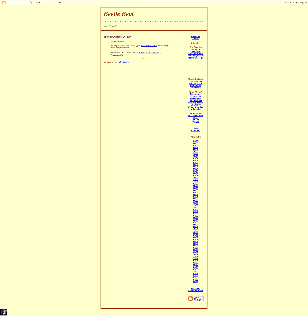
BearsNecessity (195, 58)
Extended (195, 130)
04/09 (195, 280)
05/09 (195, 282)
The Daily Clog (195, 83)
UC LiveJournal (195, 115)
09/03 (195, 150)
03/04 (195, 162)
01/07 (195, 235)
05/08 (195, 269)
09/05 (195, 201)
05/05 (195, 192)
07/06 (195, 222)
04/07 (195, 241)
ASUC (195, 118)
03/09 (195, 278)
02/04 (195, 160)
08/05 (195, 199)
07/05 (195, 197)
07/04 (195, 171)
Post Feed (195, 288)
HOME (196, 128)
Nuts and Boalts (195, 53)
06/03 (195, 143)
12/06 (195, 233)
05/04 (195, 167)
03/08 (195, 265)
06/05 (195, 194)
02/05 (195, 186)
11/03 (195, 154)
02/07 (195, 237)
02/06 (195, 211)
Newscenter (195, 94)
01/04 (195, 158)
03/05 (195, 188)
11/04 (195, 179)
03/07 (195, 239)
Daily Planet (195, 98)
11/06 (195, 231)
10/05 (195, 203)
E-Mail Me (195, 36)
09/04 (195, 175)
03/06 (195, 214)
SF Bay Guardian (196, 107)
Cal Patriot (196, 51)
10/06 (195, 229)
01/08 (195, 261)
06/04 (195, 169)
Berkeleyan (196, 96)
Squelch (195, 120)
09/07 (195, 252)
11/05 (195, 205)
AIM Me (195, 39)
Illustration (196, 88)
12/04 (195, 182)
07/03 (195, 145)
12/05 (195, 207)
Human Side (195, 86)
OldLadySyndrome (195, 56)
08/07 (195, 250)
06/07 (195, 246)
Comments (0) (117, 55)
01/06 (195, 209)
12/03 (195, 156)
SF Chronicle (196, 100)
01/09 (195, 273)
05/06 (195, 218)
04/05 (195, 190)
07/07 (195, 248)
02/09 (195, 276)
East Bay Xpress (195, 103)
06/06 (195, 220)
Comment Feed (195, 290)
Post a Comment (121, 62)
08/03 (195, 147)
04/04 (195, 165)
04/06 (195, 216)
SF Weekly (196, 105)
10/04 (195, 177)
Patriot (195, 122)
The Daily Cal (195, 81)
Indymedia (196, 109)
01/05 (195, 184)
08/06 (195, 224)
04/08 (195, 267)
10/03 (195, 152)
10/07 (195, 254)
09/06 (195, 226)
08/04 (195, 173)
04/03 (195, 141)
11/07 (195, 256)
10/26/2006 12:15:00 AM (148, 52)
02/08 (195, 263)
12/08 (195, 271)
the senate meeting (149, 45)
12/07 (195, 258)
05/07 (195, 244)
